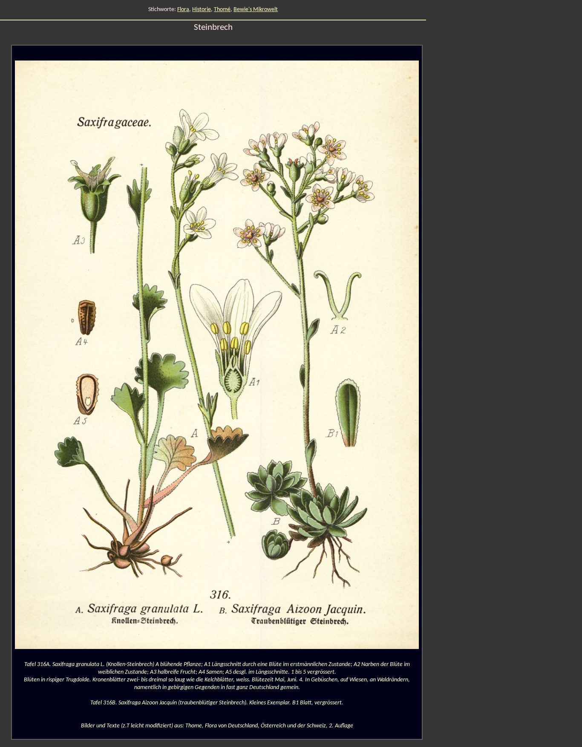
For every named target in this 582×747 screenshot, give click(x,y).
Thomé (222, 9)
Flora (183, 9)
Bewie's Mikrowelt (255, 9)
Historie (201, 9)
